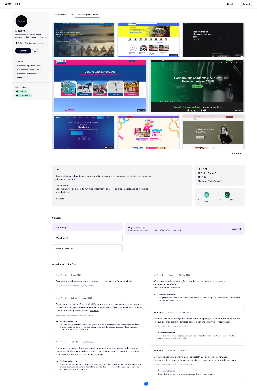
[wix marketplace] (12, 4)
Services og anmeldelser (87, 14)
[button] (83, 39)
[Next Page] (156, 384)
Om (71, 14)
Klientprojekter (60, 14)
